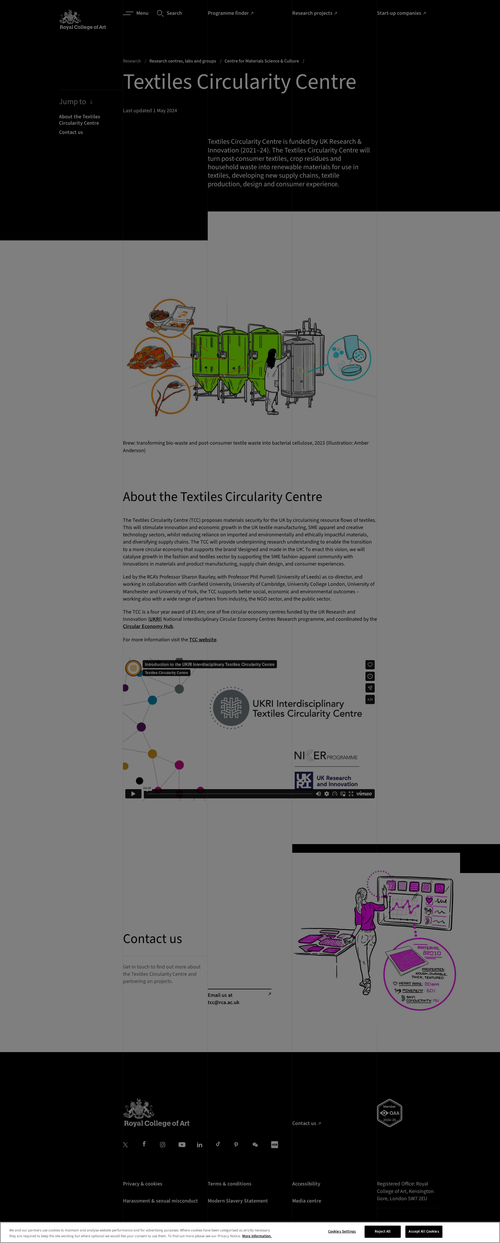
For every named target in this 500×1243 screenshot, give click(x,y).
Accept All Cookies (424, 1231)
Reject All (383, 1231)
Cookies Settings (342, 1231)
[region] (250, 1232)
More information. (257, 1236)
